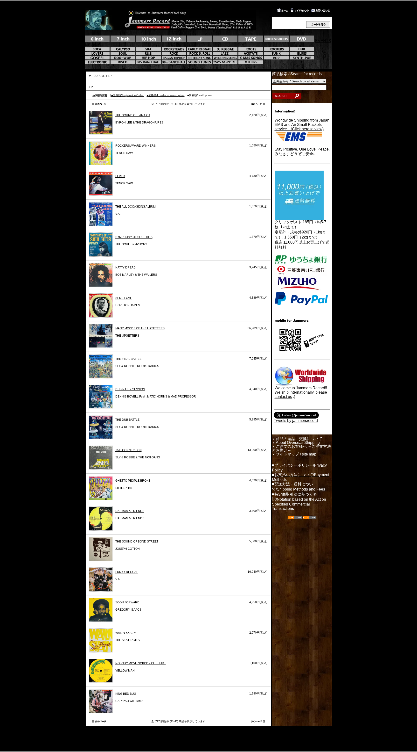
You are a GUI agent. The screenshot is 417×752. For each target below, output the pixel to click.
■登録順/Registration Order (127, 95)
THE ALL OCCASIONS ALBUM (135, 206)
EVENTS (323, 41)
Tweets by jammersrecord (296, 421)
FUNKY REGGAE (126, 572)
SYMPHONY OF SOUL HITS (134, 237)
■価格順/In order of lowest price (166, 95)
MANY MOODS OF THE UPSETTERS (140, 328)
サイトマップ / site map (296, 454)
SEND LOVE (123, 298)
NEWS (91, 45)
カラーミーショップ (169, 737)
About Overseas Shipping (298, 443)
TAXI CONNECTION (128, 450)
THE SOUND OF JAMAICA (132, 115)
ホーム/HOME (97, 75)
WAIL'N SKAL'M (125, 633)
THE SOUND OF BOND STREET (136, 541)
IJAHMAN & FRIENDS (129, 511)
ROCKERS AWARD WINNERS (135, 145)
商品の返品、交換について (299, 439)
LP (109, 75)
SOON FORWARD (127, 602)
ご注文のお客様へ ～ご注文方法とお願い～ (301, 448)
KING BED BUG (125, 693)
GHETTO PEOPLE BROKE (132, 480)
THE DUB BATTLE (127, 419)
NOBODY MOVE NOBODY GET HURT (140, 663)
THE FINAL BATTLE (128, 359)
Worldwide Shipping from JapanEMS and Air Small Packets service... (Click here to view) (302, 124)
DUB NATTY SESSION (130, 389)
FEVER (120, 176)
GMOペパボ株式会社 (224, 737)
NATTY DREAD (125, 267)
